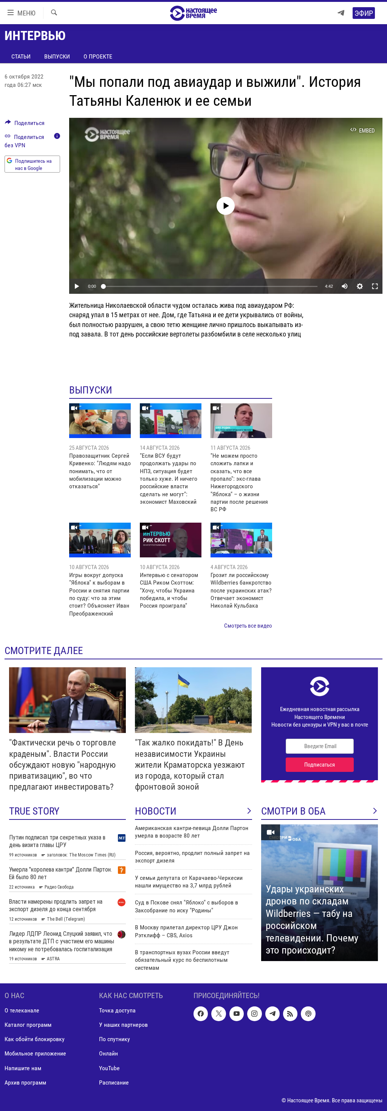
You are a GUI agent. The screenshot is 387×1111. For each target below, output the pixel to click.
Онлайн (108, 1053)
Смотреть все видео (248, 625)
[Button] (25, 125)
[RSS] (290, 1013)
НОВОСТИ (155, 811)
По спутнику (114, 1039)
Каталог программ (28, 1024)
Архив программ (25, 1082)
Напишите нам (23, 1068)
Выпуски (57, 56)
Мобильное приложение (35, 1053)
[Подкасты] (308, 1013)
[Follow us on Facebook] (201, 1013)
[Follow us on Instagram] (254, 1013)
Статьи (21, 56)
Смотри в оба (293, 811)
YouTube (109, 1068)
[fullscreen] (374, 286)
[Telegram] (341, 13)
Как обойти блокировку (35, 1039)
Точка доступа (117, 1010)
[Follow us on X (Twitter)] (218, 1013)
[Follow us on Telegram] (272, 1013)
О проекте (98, 56)
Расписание (114, 1082)
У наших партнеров (123, 1024)
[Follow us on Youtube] (236, 1013)
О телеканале (22, 1010)
